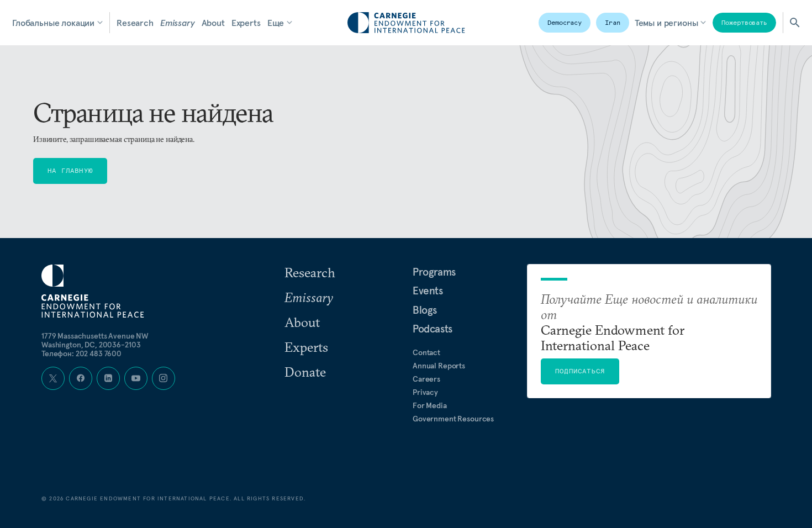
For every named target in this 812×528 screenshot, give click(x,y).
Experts (246, 22)
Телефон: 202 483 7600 (81, 353)
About (213, 22)
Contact (426, 352)
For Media (430, 405)
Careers (426, 379)
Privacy (425, 392)
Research (135, 22)
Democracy (564, 22)
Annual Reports (439, 366)
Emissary (177, 22)
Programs (434, 271)
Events (428, 290)
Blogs (425, 309)
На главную (70, 170)
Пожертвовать (744, 22)
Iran (612, 22)
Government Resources (453, 419)
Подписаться (580, 371)
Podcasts (432, 328)
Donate (305, 371)
